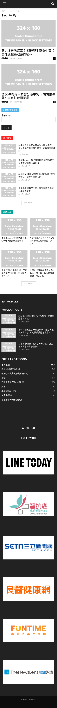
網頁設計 (24, 699)
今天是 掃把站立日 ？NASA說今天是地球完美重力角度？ (42, 241)
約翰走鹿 (4, 58)
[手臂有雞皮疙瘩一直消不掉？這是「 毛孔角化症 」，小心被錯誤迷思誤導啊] (8, 333)
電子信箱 (6, 115)
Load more (27, 202)
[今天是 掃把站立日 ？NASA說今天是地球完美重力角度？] (43, 227)
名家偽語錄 (6, 395)
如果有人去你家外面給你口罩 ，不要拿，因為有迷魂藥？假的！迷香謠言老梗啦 (36, 148)
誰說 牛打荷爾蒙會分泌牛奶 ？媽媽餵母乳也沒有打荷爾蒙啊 (28, 96)
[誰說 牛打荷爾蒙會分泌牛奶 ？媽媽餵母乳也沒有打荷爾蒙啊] (28, 77)
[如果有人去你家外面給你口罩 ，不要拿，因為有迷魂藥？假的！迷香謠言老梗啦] (8, 149)
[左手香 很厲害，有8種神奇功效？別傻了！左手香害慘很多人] (8, 347)
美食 (3, 386)
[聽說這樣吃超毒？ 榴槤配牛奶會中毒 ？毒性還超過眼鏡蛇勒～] (28, 33)
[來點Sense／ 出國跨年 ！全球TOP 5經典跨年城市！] (14, 227)
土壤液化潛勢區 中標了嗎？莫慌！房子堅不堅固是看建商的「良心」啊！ (42, 273)
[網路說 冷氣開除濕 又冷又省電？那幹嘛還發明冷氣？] (8, 319)
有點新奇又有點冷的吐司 (12, 382)
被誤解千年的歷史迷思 (11, 399)
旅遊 (3, 377)
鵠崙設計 (32, 699)
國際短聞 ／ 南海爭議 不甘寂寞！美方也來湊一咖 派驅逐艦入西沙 (14, 273)
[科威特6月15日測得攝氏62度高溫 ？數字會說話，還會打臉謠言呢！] (8, 178)
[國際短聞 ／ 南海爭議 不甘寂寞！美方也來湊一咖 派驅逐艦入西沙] (14, 258)
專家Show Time (8, 390)
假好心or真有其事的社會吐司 (14, 373)
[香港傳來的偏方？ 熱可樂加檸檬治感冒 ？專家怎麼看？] (8, 192)
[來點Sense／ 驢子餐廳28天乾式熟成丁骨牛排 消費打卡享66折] (8, 164)
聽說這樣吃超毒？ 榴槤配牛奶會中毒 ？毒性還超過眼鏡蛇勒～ (28, 52)
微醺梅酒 (4, 102)
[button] (53, 4)
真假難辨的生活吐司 (10, 369)
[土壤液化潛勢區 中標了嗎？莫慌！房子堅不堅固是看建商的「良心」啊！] (43, 258)
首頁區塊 (5, 364)
